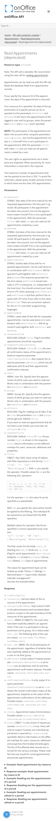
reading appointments (37, 75)
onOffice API (14, 16)
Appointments (12, 38)
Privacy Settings (16, 814)
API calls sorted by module (26, 35)
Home (8, 35)
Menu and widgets (49, 14)
